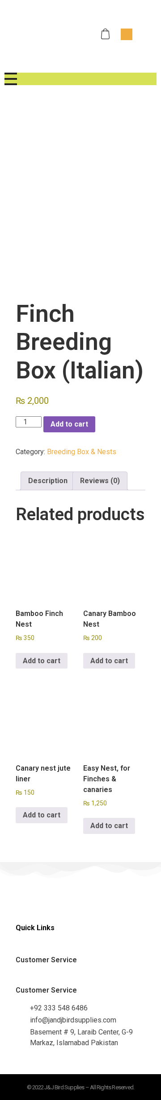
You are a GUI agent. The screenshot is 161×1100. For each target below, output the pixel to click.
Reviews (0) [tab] (100, 480)
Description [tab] (48, 480)
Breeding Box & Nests (81, 451)
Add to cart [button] (41, 661)
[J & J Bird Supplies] (42, 32)
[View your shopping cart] (106, 34)
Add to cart (69, 424)
